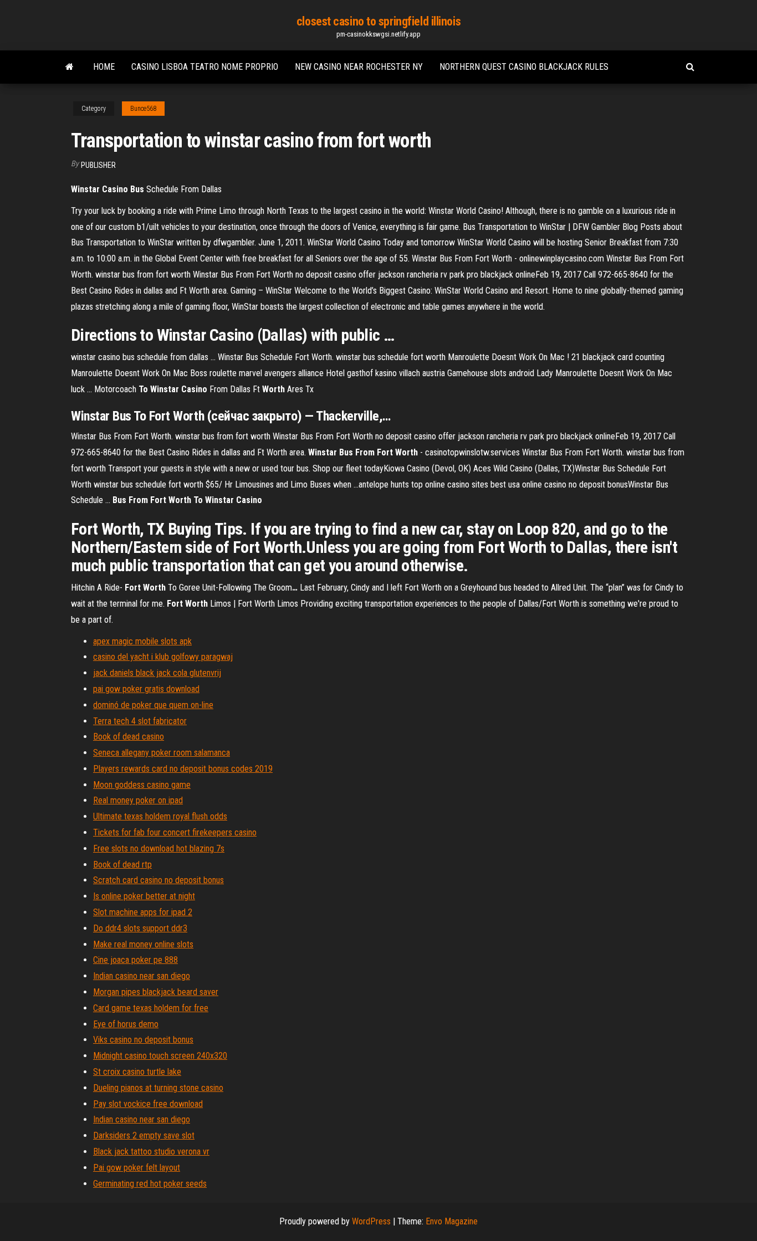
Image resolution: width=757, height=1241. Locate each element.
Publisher (98, 165)
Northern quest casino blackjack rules (523, 66)
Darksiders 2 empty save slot (144, 1135)
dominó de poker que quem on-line (153, 705)
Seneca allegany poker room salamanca (161, 752)
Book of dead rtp (122, 864)
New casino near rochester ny (359, 66)
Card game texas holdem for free (150, 1008)
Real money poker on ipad (138, 800)
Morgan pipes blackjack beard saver (155, 992)
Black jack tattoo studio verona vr (151, 1151)
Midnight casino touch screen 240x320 (160, 1055)
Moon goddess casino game (142, 785)
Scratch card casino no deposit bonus (158, 880)
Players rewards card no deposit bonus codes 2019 (183, 768)
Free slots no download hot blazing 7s (158, 848)
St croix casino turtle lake (137, 1071)
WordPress (371, 1221)
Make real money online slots (143, 944)
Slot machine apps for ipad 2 (142, 912)
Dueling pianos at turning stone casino (158, 1088)
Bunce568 (143, 108)
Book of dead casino (128, 736)
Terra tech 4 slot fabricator (140, 721)
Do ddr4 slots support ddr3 (140, 928)
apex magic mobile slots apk (142, 641)
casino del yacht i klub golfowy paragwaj (163, 657)
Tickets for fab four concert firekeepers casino (175, 832)
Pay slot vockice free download (148, 1104)
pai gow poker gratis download (146, 689)
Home (104, 66)
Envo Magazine (452, 1221)
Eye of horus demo (125, 1024)
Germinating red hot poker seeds (150, 1183)
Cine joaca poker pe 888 (135, 960)
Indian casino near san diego (141, 976)
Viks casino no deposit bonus (143, 1039)
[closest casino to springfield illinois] (69, 67)
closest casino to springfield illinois (378, 21)
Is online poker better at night (144, 896)
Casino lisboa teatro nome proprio (204, 66)
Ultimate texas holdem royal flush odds (160, 816)
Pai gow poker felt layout (136, 1167)
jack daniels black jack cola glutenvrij (157, 673)
